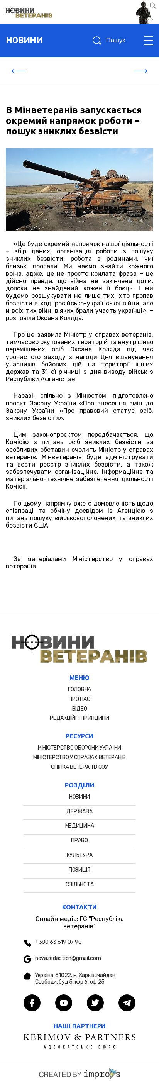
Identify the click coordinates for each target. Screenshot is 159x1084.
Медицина (79, 826)
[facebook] (32, 1003)
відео (79, 709)
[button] (153, 7)
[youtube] (63, 1003)
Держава (79, 811)
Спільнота (79, 884)
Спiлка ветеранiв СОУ (79, 767)
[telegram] (126, 1003)
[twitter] (95, 1003)
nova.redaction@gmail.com (68, 958)
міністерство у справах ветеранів (79, 757)
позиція (79, 870)
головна (79, 689)
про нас (79, 699)
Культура (80, 855)
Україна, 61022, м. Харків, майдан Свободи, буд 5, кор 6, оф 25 (75, 978)
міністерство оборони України (79, 748)
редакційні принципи (79, 718)
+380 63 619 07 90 (58, 942)
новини (24, 40)
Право (79, 840)
